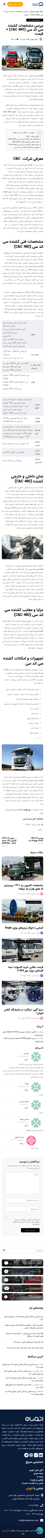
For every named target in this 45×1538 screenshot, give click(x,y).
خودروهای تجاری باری (35, 20)
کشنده (39, 830)
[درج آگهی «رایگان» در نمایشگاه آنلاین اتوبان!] (22, 993)
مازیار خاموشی (35, 894)
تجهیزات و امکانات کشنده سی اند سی (26, 147)
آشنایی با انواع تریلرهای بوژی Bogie (24, 928)
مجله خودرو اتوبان (36, 11)
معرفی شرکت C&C (32, 136)
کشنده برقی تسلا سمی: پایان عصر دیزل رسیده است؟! (25, 1347)
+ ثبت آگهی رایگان (15, 4)
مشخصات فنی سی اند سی (33, 818)
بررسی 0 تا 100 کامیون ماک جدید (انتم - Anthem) (9, 842)
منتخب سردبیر (19, 941)
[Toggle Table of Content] (38, 133)
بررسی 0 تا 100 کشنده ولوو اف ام (36, 840)
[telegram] (26, 1457)
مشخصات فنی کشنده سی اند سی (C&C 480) (23, 139)
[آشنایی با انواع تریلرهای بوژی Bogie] (22, 911)
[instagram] (36, 1457)
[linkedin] (40, 1457)
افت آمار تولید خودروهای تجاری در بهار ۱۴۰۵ (28, 1342)
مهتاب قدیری (35, 933)
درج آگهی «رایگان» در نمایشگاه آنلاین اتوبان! (23, 1011)
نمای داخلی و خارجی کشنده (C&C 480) (25, 142)
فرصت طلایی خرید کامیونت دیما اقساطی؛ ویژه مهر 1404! (25, 969)
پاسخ (26, 1060)
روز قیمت (26, 809)
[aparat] (31, 1457)
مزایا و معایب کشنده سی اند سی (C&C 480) (24, 144)
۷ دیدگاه (13, 39)
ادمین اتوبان (34, 39)
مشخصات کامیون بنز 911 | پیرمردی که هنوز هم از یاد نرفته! (23, 887)
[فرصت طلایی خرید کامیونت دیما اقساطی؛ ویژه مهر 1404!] (22, 950)
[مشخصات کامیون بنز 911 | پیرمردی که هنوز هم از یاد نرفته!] (22, 868)
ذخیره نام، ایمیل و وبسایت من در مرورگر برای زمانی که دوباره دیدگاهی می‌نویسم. (26, 1222)
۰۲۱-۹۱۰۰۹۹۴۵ (33, 1505)
